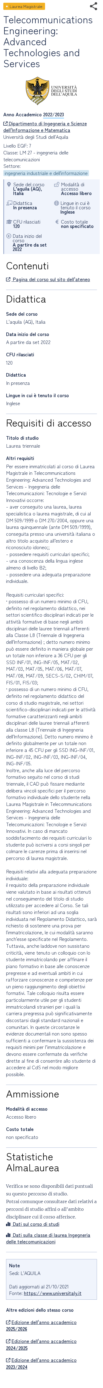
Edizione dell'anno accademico (41, 1325)
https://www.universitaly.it (53, 1293)
